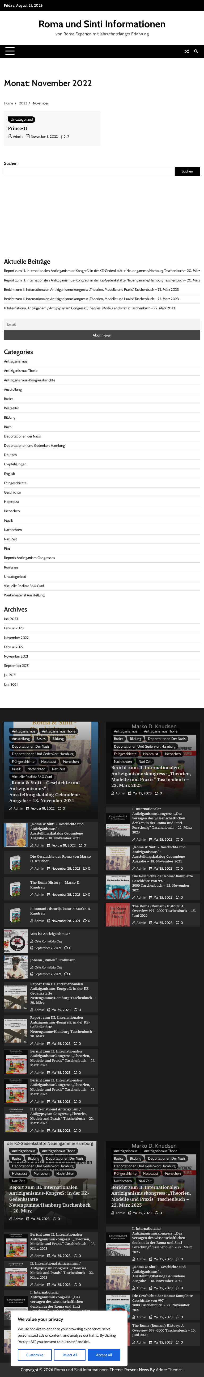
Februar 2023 (14, 628)
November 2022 (16, 637)
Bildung (9, 417)
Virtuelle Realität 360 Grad (24, 586)
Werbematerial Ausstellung (24, 595)
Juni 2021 (11, 684)
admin (18, 136)
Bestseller (11, 408)
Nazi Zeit (10, 539)
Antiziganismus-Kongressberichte (29, 380)
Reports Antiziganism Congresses (29, 557)
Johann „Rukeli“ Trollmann (52, 960)
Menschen (12, 511)
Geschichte (12, 492)
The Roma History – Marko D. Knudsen (55, 885)
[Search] (196, 51)
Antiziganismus (15, 361)
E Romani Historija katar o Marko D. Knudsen (60, 911)
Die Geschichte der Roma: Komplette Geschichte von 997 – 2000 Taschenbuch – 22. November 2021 (162, 883)
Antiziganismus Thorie (20, 370)
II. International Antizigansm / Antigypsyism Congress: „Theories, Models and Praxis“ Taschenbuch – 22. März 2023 (89, 308)
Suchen (11, 163)
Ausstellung (13, 389)
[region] (69, 1338)
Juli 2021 (10, 675)
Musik (8, 520)
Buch (7, 427)
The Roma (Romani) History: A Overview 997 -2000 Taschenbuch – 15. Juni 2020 (164, 911)
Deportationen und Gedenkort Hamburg (34, 445)
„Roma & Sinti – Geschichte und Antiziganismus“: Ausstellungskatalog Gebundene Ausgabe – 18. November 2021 (44, 791)
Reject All (70, 1355)
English (9, 473)
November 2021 (16, 656)
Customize (34, 1355)
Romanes (11, 567)
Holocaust (11, 501)
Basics (8, 399)
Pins (7, 548)
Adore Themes (169, 1369)
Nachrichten (13, 530)
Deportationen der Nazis (22, 436)
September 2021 (16, 665)
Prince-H (17, 128)
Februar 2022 (14, 647)
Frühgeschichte (15, 483)
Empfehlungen (15, 464)
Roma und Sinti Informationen (102, 24)
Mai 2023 (11, 619)
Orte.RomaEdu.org (48, 941)
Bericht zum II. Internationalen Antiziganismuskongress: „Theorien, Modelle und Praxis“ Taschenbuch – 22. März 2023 (91, 289)
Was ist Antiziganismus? (50, 933)
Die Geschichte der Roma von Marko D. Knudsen (60, 859)
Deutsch (10, 455)
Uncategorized (22, 119)
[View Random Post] (187, 51)
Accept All (104, 1355)
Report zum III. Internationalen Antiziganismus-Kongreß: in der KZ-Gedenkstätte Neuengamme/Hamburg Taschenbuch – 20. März (102, 270)
